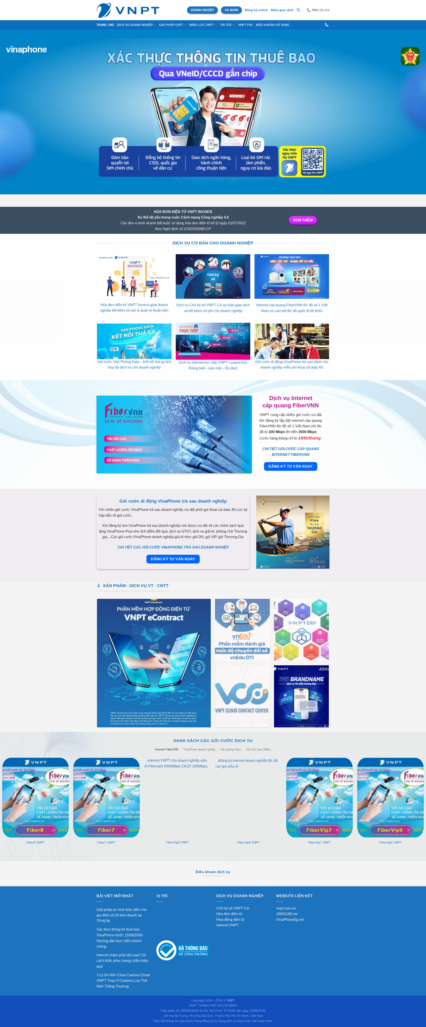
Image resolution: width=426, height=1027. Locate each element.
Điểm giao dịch (282, 10)
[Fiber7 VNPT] (106, 798)
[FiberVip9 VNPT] (177, 798)
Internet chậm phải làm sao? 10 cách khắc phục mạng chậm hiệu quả (122, 960)
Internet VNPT (227, 925)
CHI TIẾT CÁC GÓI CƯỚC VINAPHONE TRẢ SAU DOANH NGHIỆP (173, 547)
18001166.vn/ (287, 914)
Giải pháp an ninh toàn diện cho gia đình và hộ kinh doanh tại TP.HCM (122, 915)
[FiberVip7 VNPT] (319, 798)
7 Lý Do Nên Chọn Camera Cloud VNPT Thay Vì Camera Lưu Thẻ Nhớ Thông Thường (123, 980)
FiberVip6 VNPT (390, 842)
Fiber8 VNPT (35, 842)
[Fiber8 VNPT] (35, 798)
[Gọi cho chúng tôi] (326, 25)
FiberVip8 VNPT (248, 842)
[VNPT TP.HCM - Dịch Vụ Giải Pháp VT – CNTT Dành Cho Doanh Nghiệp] (128, 10)
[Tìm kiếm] (298, 10)
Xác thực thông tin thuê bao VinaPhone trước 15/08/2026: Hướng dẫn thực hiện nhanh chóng (120, 937)
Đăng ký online (256, 10)
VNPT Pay (245, 25)
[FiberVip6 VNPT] (390, 798)
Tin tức (226, 25)
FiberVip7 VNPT (319, 842)
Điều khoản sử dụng (273, 25)
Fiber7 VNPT (106, 842)
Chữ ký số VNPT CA (232, 908)
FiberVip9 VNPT (177, 842)
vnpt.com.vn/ (286, 908)
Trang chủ (105, 25)
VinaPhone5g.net (290, 920)
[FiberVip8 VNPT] (248, 798)
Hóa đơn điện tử (229, 914)
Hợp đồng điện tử (230, 920)
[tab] (166, 749)
